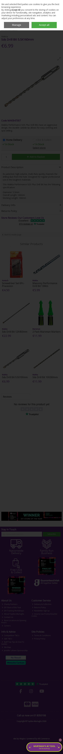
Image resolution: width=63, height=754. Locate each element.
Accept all (44, 25)
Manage (16, 25)
